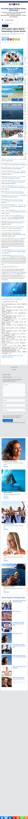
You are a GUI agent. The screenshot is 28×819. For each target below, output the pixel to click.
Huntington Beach (25, 69)
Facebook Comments (16, 377)
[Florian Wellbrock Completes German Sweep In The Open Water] (7, 627)
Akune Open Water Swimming (15, 176)
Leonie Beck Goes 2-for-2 (18, 633)
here (21, 230)
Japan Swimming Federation (25, 146)
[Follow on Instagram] (12, 4)
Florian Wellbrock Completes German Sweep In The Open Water (18, 624)
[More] (19, 40)
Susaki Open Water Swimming (15, 226)
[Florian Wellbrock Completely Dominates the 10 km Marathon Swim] (7, 649)
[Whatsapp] (16, 40)
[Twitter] (5, 40)
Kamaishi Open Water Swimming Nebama (12, 200)
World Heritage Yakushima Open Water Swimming (13, 181)
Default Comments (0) (7, 377)
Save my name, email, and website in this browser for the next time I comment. (12, 416)
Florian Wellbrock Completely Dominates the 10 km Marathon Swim (19, 646)
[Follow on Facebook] (10, 4)
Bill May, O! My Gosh (17, 611)
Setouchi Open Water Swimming (15, 221)
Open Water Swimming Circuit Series (12, 159)
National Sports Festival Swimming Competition (13, 250)
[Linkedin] (8, 40)
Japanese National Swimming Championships (12, 256)
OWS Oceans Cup (17, 238)
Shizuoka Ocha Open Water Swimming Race (13, 163)
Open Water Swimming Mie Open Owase (12, 192)
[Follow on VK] (16, 4)
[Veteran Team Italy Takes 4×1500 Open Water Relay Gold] (7, 605)
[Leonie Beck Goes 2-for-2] (7, 638)
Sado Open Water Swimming (14, 195)
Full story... (6, 466)
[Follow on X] (14, 4)
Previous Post (14, 367)
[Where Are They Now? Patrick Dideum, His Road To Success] (7, 682)
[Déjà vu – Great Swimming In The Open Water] (7, 671)
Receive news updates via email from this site (14, 422)
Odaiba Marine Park (11, 273)
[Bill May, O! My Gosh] (7, 616)
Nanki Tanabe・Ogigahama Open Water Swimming (13, 171)
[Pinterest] (11, 40)
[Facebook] (3, 40)
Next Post (14, 369)
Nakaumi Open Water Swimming (15, 167)
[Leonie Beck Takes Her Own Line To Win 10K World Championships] (7, 660)
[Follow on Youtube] (18, 4)
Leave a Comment (5, 33)
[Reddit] (13, 40)
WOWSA (25, 62)
